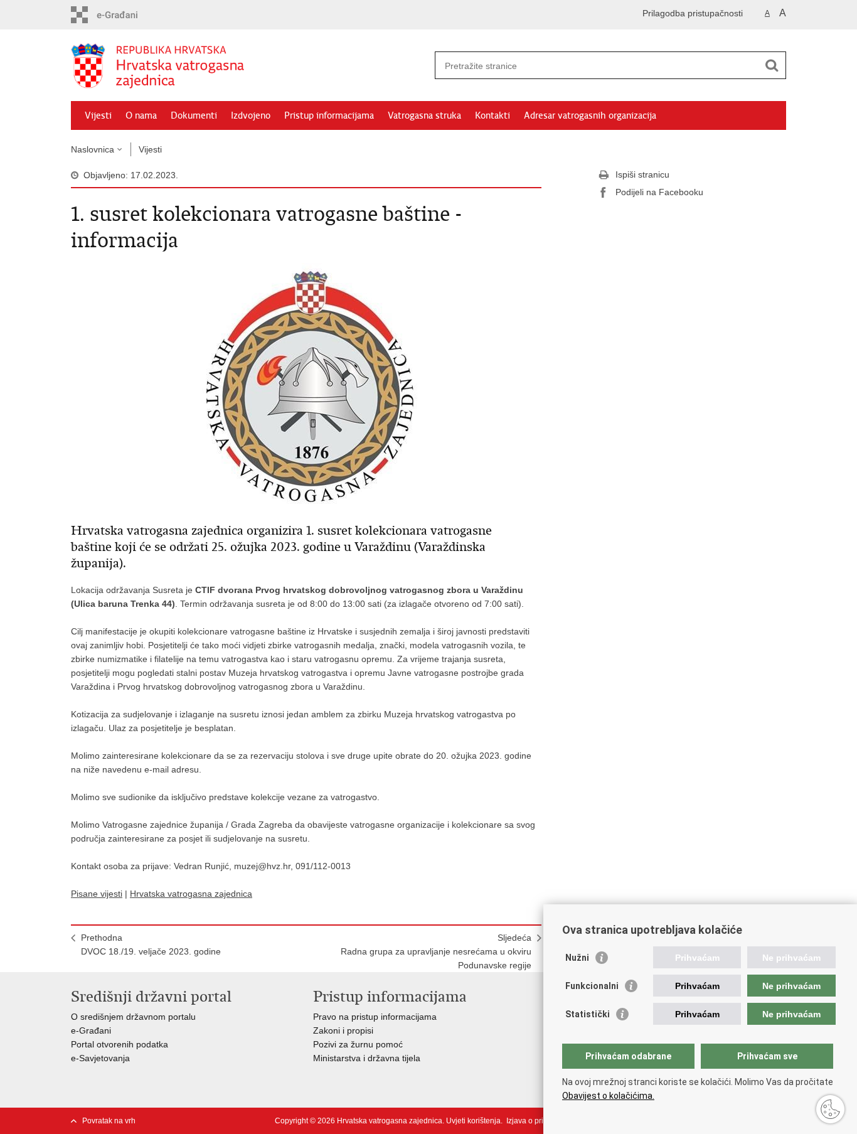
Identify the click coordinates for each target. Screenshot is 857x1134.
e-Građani (91, 1030)
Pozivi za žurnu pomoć (358, 1044)
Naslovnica (92, 149)
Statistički (587, 1014)
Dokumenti (194, 115)
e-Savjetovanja (100, 1058)
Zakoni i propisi (343, 1030)
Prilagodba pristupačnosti (692, 13)
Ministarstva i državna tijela (366, 1058)
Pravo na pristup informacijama (375, 1017)
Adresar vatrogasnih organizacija (590, 115)
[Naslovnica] (249, 65)
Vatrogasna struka (424, 115)
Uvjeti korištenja (473, 1120)
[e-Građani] (124, 14)
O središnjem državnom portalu (133, 1017)
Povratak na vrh (109, 1120)
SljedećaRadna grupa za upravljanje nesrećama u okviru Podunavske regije (436, 951)
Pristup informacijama (329, 115)
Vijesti (98, 115)
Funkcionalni (592, 986)
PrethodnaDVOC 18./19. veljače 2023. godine (151, 944)
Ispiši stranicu (642, 174)
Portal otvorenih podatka (119, 1044)
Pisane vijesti (96, 894)
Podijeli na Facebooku (659, 192)
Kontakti (492, 115)
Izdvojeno (250, 115)
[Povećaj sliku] (306, 386)
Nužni (577, 958)
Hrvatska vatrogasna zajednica (191, 894)
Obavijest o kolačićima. (608, 1096)
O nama (141, 115)
